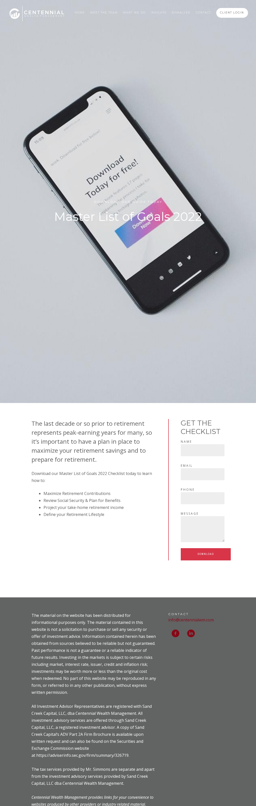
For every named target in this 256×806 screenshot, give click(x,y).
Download (206, 554)
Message (190, 513)
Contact (203, 12)
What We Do (134, 12)
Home (80, 12)
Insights (158, 12)
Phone (188, 489)
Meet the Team (104, 12)
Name (186, 441)
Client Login (232, 12)
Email (187, 465)
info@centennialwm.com (191, 620)
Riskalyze (181, 12)
